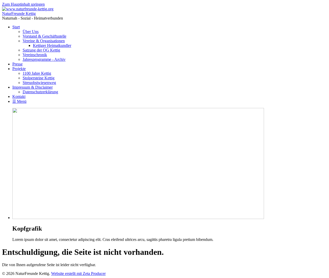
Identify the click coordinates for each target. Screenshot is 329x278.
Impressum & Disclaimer (32, 87)
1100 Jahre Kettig (37, 73)
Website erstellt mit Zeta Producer (78, 273)
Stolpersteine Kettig (38, 78)
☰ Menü (19, 101)
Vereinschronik (35, 55)
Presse (17, 64)
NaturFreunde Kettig (19, 13)
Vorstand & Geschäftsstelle (44, 36)
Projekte (19, 68)
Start (16, 27)
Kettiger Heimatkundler (52, 45)
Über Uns (31, 31)
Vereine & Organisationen (44, 41)
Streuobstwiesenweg (39, 82)
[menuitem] (169, 43)
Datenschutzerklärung (40, 92)
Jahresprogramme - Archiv (44, 59)
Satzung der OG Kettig (41, 50)
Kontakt (18, 96)
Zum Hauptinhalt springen (23, 4)
